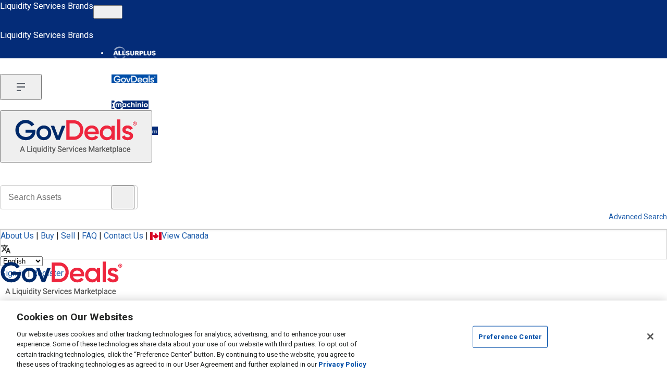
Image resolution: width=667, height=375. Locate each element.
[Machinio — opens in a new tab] (130, 105)
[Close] (650, 336)
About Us (17, 236)
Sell (68, 236)
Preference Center (510, 337)
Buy (47, 236)
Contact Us (123, 236)
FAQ (89, 236)
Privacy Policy (342, 364)
